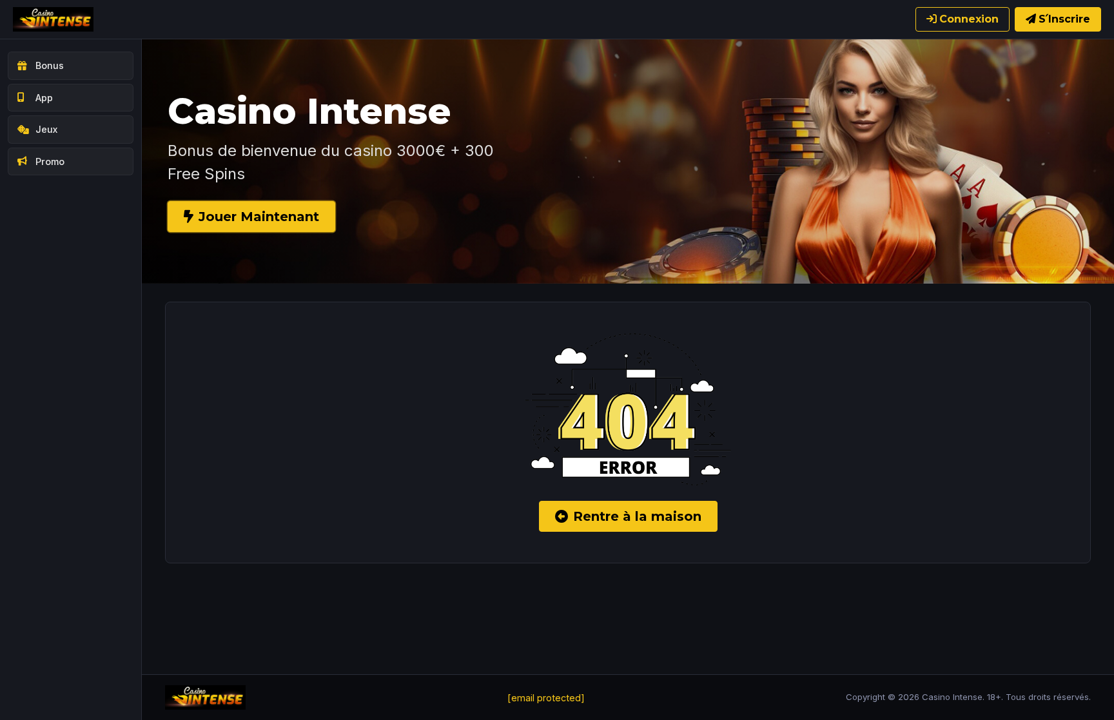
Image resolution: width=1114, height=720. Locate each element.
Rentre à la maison (637, 516)
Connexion (969, 19)
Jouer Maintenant (259, 216)
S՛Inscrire (1064, 19)
